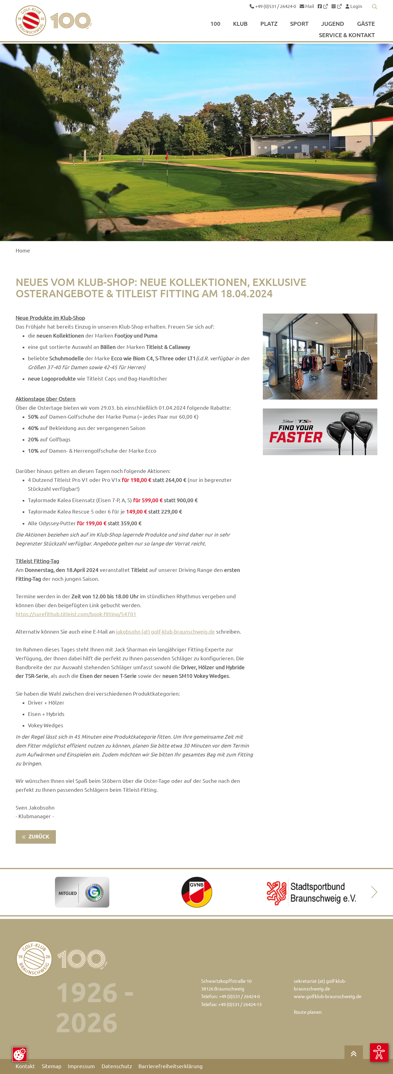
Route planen (308, 1012)
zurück (38, 837)
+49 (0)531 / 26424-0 (275, 6)
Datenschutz (117, 1066)
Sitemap (51, 1066)
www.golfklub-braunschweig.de (327, 996)
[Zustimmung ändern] (19, 1054)
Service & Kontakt (347, 35)
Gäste (366, 24)
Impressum (81, 1066)
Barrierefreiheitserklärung (170, 1066)
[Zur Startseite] (68, 20)
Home (23, 251)
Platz (269, 24)
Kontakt (25, 1066)
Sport (299, 24)
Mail (309, 6)
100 (215, 24)
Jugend (332, 24)
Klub (240, 24)
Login (355, 6)
